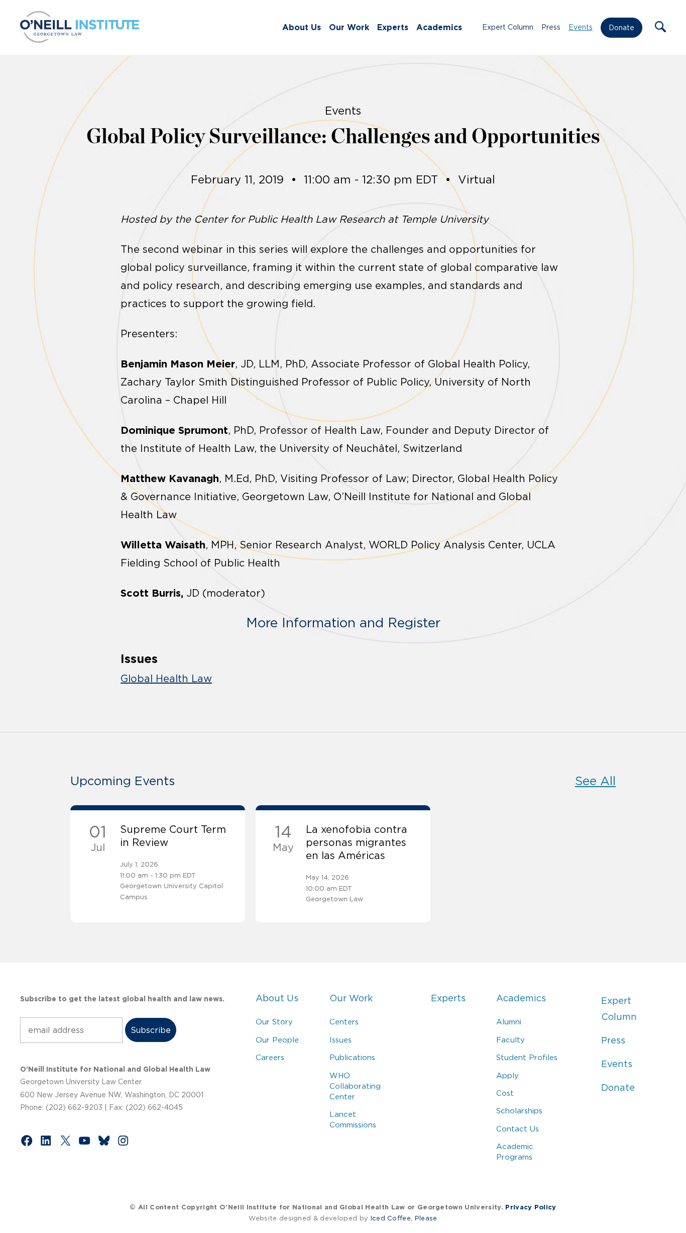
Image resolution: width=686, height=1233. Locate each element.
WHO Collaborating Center (355, 1086)
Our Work (349, 27)
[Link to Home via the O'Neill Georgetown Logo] (79, 39)
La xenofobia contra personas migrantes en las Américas (356, 842)
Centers (344, 1021)
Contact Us (517, 1128)
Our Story (274, 1021)
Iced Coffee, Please (404, 1218)
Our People (277, 1039)
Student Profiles (526, 1057)
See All (595, 781)
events (343, 111)
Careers (270, 1057)
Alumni (508, 1021)
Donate (621, 28)
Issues (340, 1039)
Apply (507, 1075)
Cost (505, 1093)
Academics (439, 27)
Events (580, 27)
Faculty (510, 1039)
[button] (660, 27)
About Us (301, 27)
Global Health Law (166, 678)
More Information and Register (343, 622)
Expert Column (507, 27)
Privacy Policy (530, 1207)
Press (550, 27)
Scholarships (519, 1110)
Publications (352, 1057)
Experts (392, 27)
